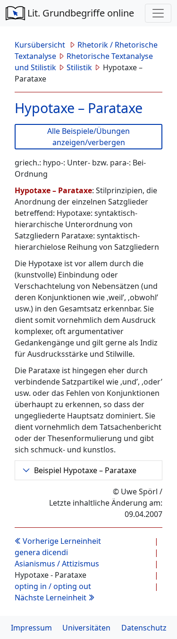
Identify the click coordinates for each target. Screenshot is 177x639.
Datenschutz (144, 628)
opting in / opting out (53, 586)
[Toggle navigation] (158, 13)
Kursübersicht (41, 45)
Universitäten (86, 628)
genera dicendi (41, 552)
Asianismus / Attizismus (57, 563)
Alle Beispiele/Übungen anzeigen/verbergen (88, 136)
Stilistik (79, 67)
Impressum (31, 628)
